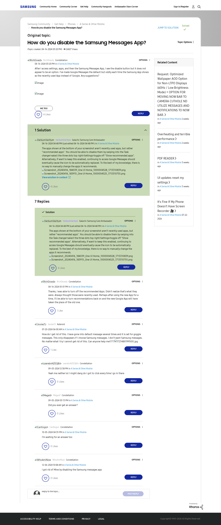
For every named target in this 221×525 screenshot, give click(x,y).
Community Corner (68, 6)
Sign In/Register (181, 6)
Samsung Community (39, 24)
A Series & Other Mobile (92, 24)
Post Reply (133, 494)
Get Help (84, 6)
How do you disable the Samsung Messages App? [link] (56, 27)
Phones (71, 24)
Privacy (86, 519)
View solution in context (54, 177)
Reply (141, 113)
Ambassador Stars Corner (126, 6)
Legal (101, 519)
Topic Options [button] (185, 42)
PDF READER (165, 158)
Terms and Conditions (61, 519)
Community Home (48, 6)
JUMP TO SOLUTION (168, 27)
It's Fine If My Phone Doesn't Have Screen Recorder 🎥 (171, 206)
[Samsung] (28, 6)
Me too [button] (44, 108)
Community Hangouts (101, 6)
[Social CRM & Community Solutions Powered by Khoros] (196, 506)
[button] (144, 60)
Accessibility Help (30, 519)
